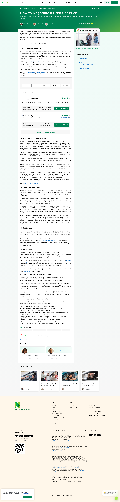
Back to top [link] (25, 339)
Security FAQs (73, 407)
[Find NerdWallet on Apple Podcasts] (98, 435)
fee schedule (65, 467)
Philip (58, 349)
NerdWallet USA (57, 495)
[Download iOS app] (19, 436)
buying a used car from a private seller (35, 72)
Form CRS (80, 465)
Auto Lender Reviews (26, 330)
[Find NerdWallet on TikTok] (100, 435)
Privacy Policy (62, 466)
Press (53, 421)
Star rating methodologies (58, 417)
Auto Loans (26, 8)
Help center (73, 405)
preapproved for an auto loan (33, 61)
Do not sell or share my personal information (97, 416)
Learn (33, 8)
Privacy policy (92, 409)
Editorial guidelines (56, 415)
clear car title (26, 271)
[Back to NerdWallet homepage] (21, 8)
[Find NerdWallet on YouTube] (92, 435)
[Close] (118, 491)
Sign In (107, 2)
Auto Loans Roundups (39, 330)
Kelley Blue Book (62, 55)
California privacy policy (95, 411)
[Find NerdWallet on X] (90, 435)
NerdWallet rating (65, 99)
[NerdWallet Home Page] (7, 2)
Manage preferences (15, 496)
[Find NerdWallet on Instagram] (95, 435)
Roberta (33, 349)
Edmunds (53, 55)
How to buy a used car (31, 183)
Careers (53, 409)
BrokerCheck (76, 467)
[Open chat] (116, 498)
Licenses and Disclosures (67, 440)
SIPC (70, 463)
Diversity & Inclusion (57, 413)
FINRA (67, 463)
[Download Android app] (28, 436)
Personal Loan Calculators (54, 330)
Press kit (54, 423)
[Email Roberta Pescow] (30, 351)
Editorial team (55, 419)
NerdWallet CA (69, 495)
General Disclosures (58, 467)
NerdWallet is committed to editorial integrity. (88, 48)
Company (54, 405)
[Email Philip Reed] (58, 351)
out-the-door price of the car (47, 240)
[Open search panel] (101, 2)
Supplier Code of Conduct (95, 407)
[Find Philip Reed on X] (56, 351)
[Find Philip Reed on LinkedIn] (60, 351)
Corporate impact (56, 411)
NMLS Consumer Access (57, 440)
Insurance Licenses (65, 447)
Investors (54, 425)
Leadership (54, 407)
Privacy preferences (94, 413)
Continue (27, 496)
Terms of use (92, 405)
